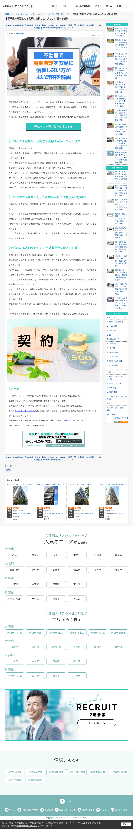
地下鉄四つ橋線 (118, 772)
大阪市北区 (52, 514)
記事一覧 (72, 25)
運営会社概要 (88, 809)
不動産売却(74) (112, 344)
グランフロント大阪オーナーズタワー (113, 484)
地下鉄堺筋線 (35, 772)
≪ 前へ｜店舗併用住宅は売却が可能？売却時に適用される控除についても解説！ (36, 25)
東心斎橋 (30, 514)
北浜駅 (76, 516)
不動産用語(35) (112, 352)
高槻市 (56, 569)
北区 (56, 555)
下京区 (56, 584)
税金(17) (110, 335)
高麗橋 (90, 514)
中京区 (35, 584)
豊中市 (35, 569)
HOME (54, 5)
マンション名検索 (30, 809)
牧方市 (97, 569)
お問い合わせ (123, 5)
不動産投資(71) (112, 330)
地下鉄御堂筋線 (77, 772)
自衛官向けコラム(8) (114, 361)
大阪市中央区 (22, 514)
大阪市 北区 (35, 632)
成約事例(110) (112, 392)
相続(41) (110, 403)
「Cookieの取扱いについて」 (26, 826)
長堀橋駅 (16, 516)
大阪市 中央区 (14, 632)
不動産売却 (19, 34)
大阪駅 (107, 516)
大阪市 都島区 (118, 632)
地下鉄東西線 (56, 772)
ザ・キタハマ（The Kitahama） (80, 484)
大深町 (120, 514)
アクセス (105, 809)
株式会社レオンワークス (25, 411)
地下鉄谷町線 (15, 772)
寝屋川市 (14, 569)
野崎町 (58, 514)
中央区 (76, 555)
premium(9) (111, 414)
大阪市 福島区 (77, 632)
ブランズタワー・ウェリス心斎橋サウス (21, 484)
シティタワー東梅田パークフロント (50, 484)
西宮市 (35, 598)
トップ (69, 801)
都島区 (118, 555)
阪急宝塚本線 (98, 772)
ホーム (12, 809)
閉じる (125, 824)
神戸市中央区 (15, 598)
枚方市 (118, 647)
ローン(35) (111, 348)
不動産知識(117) (113, 339)
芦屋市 (76, 598)
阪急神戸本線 (15, 779)
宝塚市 (56, 598)
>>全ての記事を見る (120, 418)
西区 (14, 555)
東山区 (76, 584)
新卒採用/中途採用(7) (115, 322)
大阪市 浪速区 (97, 632)
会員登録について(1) (114, 383)
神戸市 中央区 (14, 675)
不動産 (8, 470)
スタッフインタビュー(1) (116, 317)
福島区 (35, 555)
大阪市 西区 (56, 632)
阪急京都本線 (35, 779)
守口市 (118, 569)
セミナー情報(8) (113, 365)
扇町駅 (46, 516)
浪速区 (97, 555)
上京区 (14, 584)
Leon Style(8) (112, 326)
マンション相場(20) (114, 357)
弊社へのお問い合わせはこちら (53, 126)
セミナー (66, 5)
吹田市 (76, 569)
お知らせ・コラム (103, 5)
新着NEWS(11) (112, 388)
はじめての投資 (83, 5)
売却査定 (49, 809)
